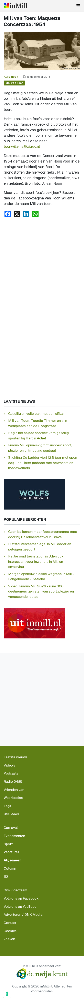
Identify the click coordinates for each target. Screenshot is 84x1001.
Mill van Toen (14, 83)
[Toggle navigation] (78, 5)
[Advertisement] (42, 265)
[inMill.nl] (15, 5)
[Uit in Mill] (34, 622)
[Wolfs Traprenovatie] (34, 494)
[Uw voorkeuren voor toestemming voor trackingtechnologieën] (7, 994)
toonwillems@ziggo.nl (22, 146)
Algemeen (11, 76)
